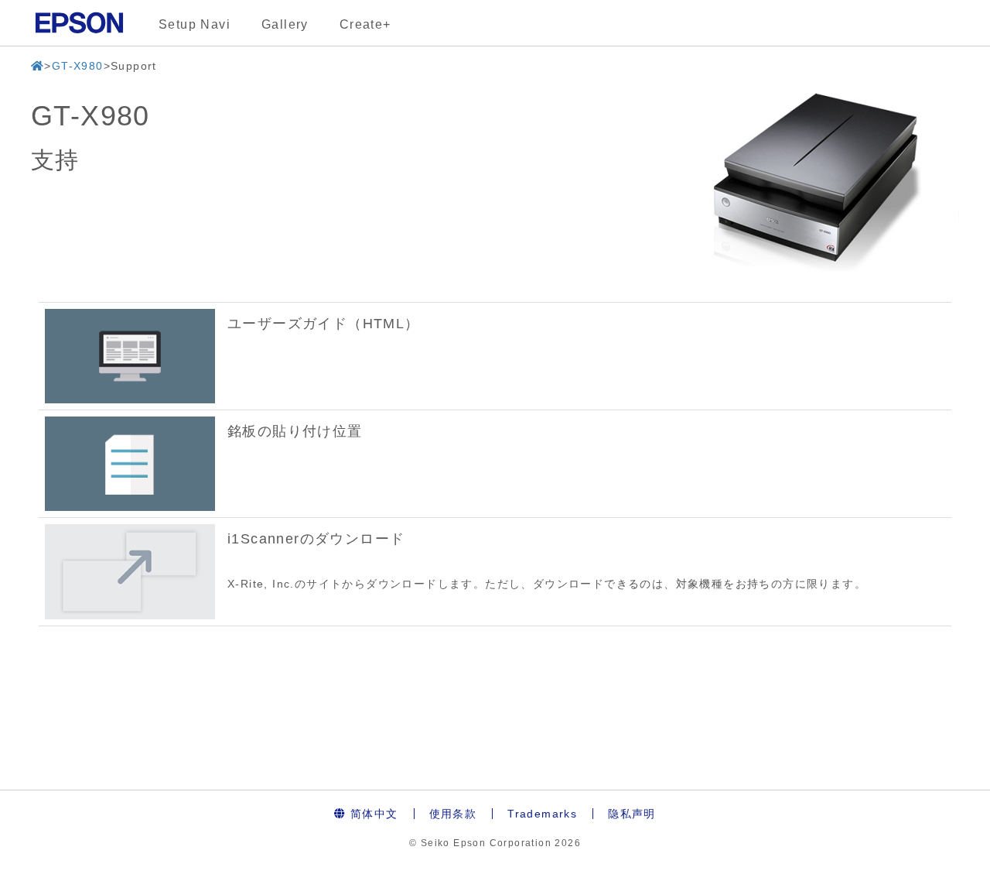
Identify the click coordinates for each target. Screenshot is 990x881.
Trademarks (542, 813)
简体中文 (372, 813)
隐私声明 (632, 813)
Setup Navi (194, 24)
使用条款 (453, 813)
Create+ (365, 24)
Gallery (285, 24)
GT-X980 (78, 66)
